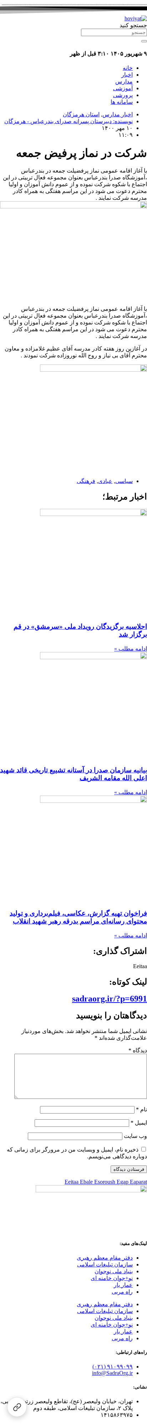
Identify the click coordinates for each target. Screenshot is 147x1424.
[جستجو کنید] (144, 41)
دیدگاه (137, 1050)
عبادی (105, 481)
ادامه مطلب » (130, 649)
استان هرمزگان (81, 114)
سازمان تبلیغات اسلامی (105, 1264)
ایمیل (139, 1123)
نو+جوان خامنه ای (112, 1278)
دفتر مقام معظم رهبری (105, 1258)
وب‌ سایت (135, 1136)
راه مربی (122, 1292)
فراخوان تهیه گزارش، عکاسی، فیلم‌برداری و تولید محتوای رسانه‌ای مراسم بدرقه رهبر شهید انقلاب (78, 917)
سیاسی (124, 481)
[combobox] (114, 32)
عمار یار (123, 1285)
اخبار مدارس (117, 114)
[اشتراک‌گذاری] (17, 1407)
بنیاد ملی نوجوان (114, 1271)
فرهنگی (86, 481)
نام (141, 1109)
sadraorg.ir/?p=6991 (109, 998)
